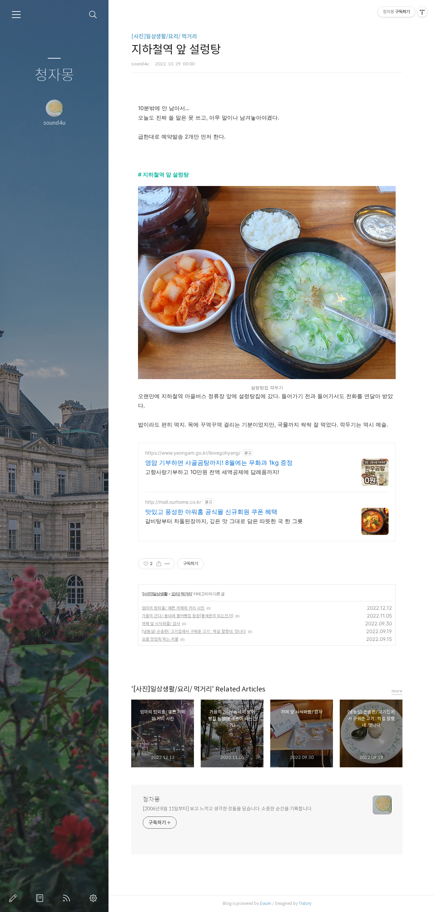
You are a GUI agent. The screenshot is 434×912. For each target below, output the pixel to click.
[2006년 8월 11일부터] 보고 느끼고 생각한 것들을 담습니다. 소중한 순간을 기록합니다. (228, 809)
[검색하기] (93, 15)
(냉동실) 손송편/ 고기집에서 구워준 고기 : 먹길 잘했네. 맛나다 (194, 631)
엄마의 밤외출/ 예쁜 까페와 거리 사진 (173, 607)
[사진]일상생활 (154, 593)
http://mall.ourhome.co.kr (173, 502)
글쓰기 (14, 898)
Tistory (305, 903)
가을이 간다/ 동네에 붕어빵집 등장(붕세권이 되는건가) (187, 615)
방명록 (41, 898)
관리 (94, 898)
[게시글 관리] (167, 564)
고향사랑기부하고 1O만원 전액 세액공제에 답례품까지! (212, 472)
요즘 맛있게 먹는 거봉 (160, 639)
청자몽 (54, 75)
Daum (265, 903)
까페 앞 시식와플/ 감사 (161, 623)
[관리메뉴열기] (422, 12)
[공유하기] (159, 564)
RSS (68, 898)
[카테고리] (16, 14)
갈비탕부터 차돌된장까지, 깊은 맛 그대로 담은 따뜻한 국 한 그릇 (224, 521)
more (397, 691)
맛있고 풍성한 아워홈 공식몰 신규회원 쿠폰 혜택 (211, 511)
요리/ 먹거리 (181, 593)
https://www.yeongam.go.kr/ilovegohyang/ (192, 453)
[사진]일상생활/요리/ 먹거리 (164, 36)
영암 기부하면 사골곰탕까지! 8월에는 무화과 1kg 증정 (219, 462)
